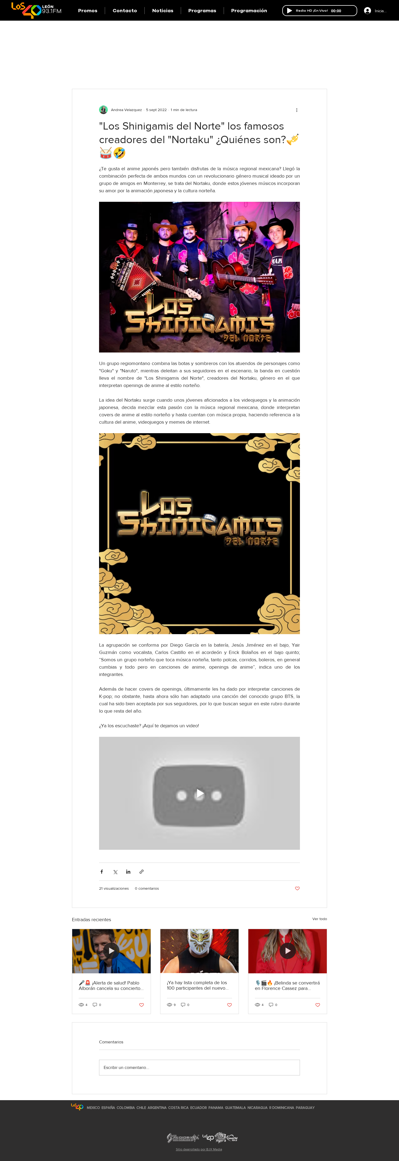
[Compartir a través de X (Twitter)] (115, 871)
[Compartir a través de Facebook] (101, 871)
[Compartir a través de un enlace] (141, 871)
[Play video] (199, 793)
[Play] (289, 10)
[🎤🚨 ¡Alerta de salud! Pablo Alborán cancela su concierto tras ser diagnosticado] (111, 951)
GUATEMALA (235, 1108)
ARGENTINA (157, 1108)
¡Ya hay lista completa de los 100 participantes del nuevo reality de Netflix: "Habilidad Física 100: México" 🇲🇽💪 (197, 985)
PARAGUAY (305, 1108)
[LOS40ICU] (77, 1106)
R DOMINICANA (281, 1108)
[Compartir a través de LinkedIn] (128, 871)
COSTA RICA (178, 1108)
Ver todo (319, 919)
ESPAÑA (109, 1108)
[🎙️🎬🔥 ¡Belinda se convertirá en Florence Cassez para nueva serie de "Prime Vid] (287, 951)
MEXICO (93, 1108)
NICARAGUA (258, 1108)
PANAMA (215, 1108)
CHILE (141, 1108)
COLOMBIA (126, 1108)
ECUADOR (198, 1108)
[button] (202, 10)
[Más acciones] (296, 109)
